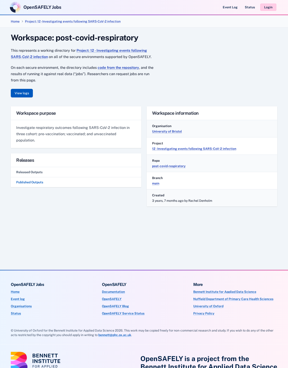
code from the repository (118, 67)
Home (15, 21)
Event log (18, 299)
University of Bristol (167, 131)
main (155, 183)
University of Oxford (208, 306)
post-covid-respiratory (169, 166)
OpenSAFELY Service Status (123, 313)
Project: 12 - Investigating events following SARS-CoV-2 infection (73, 21)
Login (268, 7)
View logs (22, 93)
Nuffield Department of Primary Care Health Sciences (233, 299)
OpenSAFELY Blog (115, 306)
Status (250, 7)
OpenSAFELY (112, 299)
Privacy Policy (203, 313)
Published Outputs (29, 182)
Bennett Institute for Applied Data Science (224, 292)
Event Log (230, 7)
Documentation (113, 292)
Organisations (21, 306)
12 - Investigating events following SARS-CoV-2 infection (194, 148)
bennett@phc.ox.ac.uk (114, 335)
